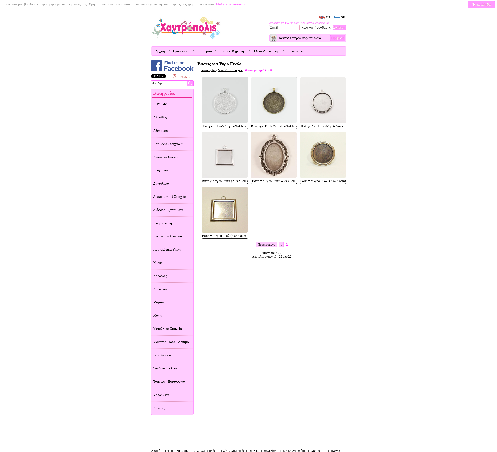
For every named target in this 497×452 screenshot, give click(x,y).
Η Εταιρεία (204, 51)
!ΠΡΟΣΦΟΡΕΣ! (164, 104)
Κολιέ (157, 263)
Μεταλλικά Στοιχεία (167, 329)
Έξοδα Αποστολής (266, 51)
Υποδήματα (161, 395)
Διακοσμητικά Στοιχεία (169, 197)
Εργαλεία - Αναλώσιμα (169, 236)
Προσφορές (181, 51)
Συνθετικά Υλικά (165, 368)
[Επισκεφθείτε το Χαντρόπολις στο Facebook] (172, 71)
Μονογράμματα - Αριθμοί (171, 342)
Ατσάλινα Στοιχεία (166, 157)
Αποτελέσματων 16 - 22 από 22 (271, 256)
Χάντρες (159, 408)
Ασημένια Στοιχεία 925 (169, 144)
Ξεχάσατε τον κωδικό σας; (284, 22)
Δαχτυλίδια (161, 183)
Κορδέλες (160, 276)
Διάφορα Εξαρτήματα (168, 210)
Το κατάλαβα (481, 4)
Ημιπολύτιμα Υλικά (167, 249)
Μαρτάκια (160, 302)
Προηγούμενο (266, 244)
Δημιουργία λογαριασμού (315, 22)
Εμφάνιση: (268, 252)
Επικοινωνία (295, 51)
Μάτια (157, 315)
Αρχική (160, 51)
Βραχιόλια (160, 170)
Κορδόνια (160, 289)
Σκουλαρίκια (162, 355)
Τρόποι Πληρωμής (232, 51)
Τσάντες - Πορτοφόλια (169, 381)
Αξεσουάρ (160, 130)
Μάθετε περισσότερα (231, 4)
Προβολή (337, 38)
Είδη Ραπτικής (163, 223)
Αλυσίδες (160, 117)
